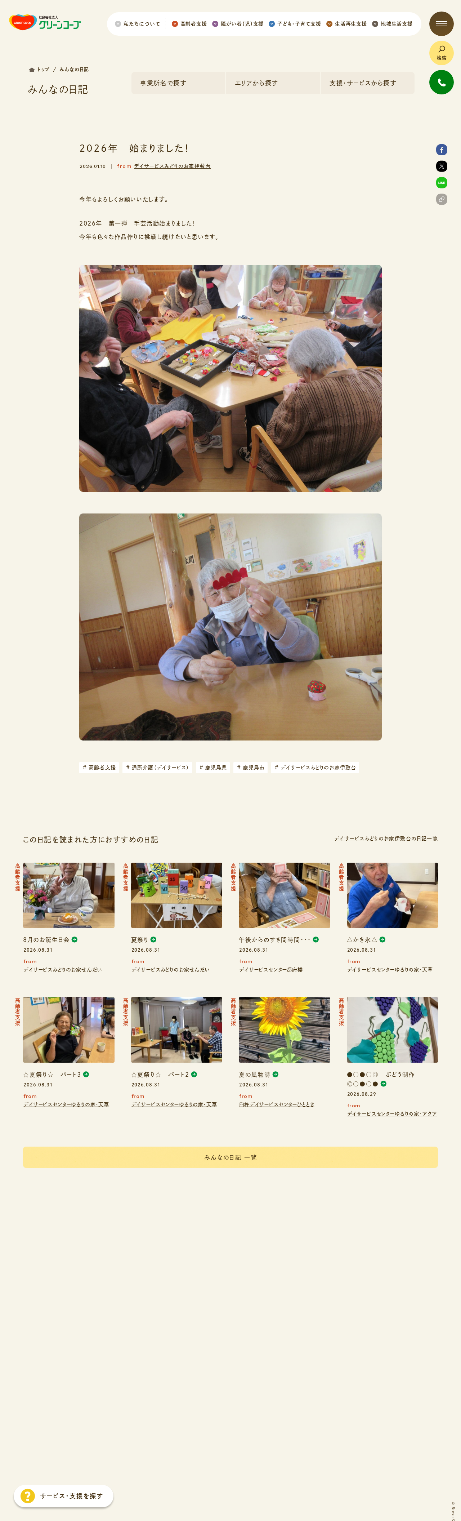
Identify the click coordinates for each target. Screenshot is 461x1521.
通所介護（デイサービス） (157, 767)
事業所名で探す (163, 83)
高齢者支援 (99, 767)
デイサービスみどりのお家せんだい (62, 969)
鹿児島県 (213, 767)
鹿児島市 (251, 767)
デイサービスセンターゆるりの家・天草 (390, 969)
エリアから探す (256, 83)
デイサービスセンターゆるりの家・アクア (392, 1113)
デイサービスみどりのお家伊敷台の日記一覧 (386, 838)
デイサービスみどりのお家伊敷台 (172, 166)
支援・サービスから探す (363, 83)
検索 (442, 57)
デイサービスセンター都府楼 (271, 969)
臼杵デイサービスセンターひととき (276, 1104)
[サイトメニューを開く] (441, 24)
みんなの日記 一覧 (230, 1157)
